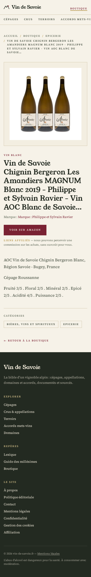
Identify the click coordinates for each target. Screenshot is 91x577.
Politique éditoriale (19, 497)
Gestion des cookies (19, 525)
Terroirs (46, 19)
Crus (28, 19)
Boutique (78, 8)
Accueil (11, 36)
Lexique (10, 454)
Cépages (11, 19)
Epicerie (53, 36)
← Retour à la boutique (26, 340)
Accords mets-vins (18, 425)
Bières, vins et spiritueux (31, 324)
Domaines (11, 432)
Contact (10, 504)
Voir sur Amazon (25, 230)
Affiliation (12, 532)
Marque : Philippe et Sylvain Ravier (45, 217)
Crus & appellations (19, 411)
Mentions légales (17, 511)
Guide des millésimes (20, 461)
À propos (11, 490)
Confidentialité (15, 518)
